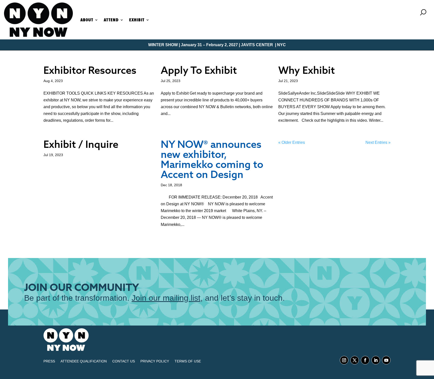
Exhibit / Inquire (80, 144)
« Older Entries (291, 142)
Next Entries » (378, 142)
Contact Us (123, 361)
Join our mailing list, (167, 297)
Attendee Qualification (84, 361)
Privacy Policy (154, 361)
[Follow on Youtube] (386, 360)
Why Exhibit (306, 70)
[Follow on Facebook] (365, 360)
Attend (111, 20)
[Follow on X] (354, 360)
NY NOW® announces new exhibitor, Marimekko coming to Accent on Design (212, 159)
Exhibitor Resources (89, 70)
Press (49, 361)
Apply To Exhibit (199, 70)
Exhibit (136, 20)
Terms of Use (188, 361)
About (86, 20)
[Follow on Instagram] (344, 360)
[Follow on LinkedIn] (375, 360)
